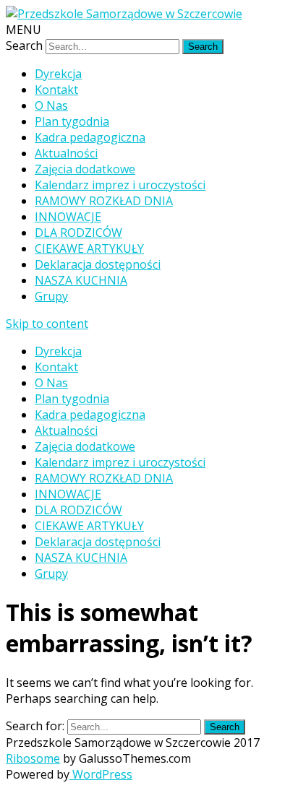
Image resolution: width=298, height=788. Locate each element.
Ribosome (33, 758)
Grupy (51, 296)
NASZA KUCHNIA (81, 280)
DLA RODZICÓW (78, 233)
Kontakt (56, 90)
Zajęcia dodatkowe (85, 169)
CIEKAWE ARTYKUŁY (89, 248)
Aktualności (66, 153)
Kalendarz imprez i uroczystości (120, 185)
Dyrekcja (58, 74)
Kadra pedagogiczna (90, 137)
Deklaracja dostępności (98, 264)
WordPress (100, 774)
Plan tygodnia (72, 121)
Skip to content (47, 324)
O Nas (51, 105)
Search (24, 45)
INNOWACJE (68, 217)
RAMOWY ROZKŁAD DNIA (104, 201)
